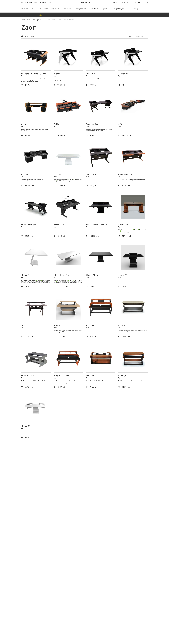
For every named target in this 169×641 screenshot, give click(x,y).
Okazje (25, 2)
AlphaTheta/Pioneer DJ (46, 2)
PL (126, 2)
